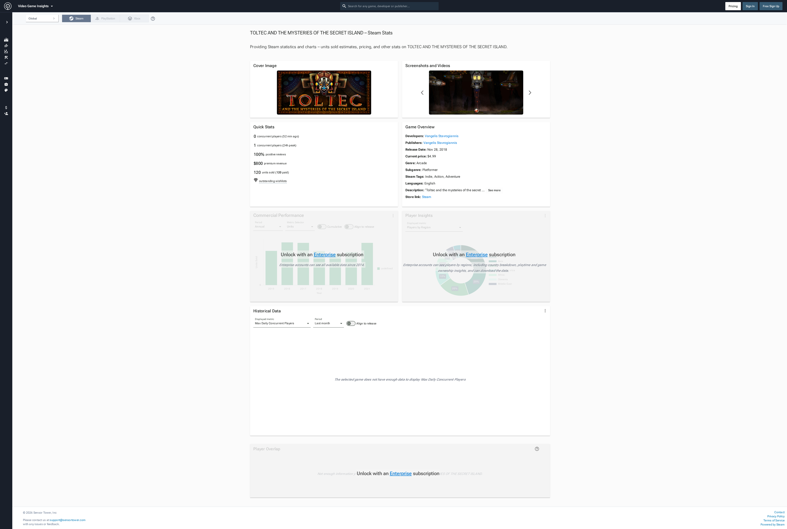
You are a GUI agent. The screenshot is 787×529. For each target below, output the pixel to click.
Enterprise (325, 254)
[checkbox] (76, 18)
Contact (779, 512)
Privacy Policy (776, 516)
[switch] (351, 323)
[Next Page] (530, 93)
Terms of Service (774, 520)
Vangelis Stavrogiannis (441, 136)
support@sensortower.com (67, 520)
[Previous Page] (422, 93)
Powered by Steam (773, 524)
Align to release (366, 323)
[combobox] (392, 6)
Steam (426, 197)
